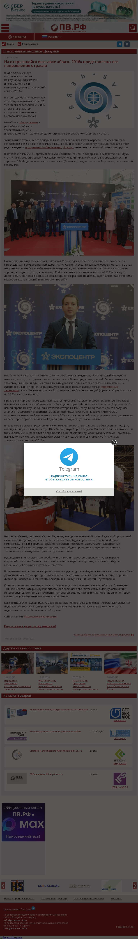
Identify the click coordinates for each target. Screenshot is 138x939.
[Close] (114, 442)
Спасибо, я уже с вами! (69, 491)
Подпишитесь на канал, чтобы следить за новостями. (69, 477)
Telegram (69, 469)
